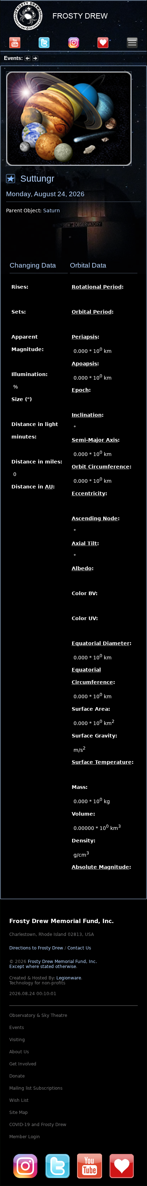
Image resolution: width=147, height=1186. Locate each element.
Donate (17, 1076)
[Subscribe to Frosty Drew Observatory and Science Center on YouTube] (14, 42)
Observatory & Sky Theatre (38, 1015)
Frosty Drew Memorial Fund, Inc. (53, 964)
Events (16, 1027)
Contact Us (79, 948)
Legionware (68, 977)
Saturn (51, 210)
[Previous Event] (27, 59)
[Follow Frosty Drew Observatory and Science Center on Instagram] (73, 42)
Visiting (17, 1039)
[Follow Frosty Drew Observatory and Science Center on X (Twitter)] (44, 42)
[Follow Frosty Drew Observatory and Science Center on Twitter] (57, 1166)
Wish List (19, 1100)
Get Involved (22, 1063)
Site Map (18, 1112)
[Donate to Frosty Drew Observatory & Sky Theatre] (121, 1166)
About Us (19, 1051)
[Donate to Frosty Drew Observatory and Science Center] (102, 42)
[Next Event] (35, 59)
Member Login (24, 1136)
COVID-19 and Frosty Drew (37, 1124)
